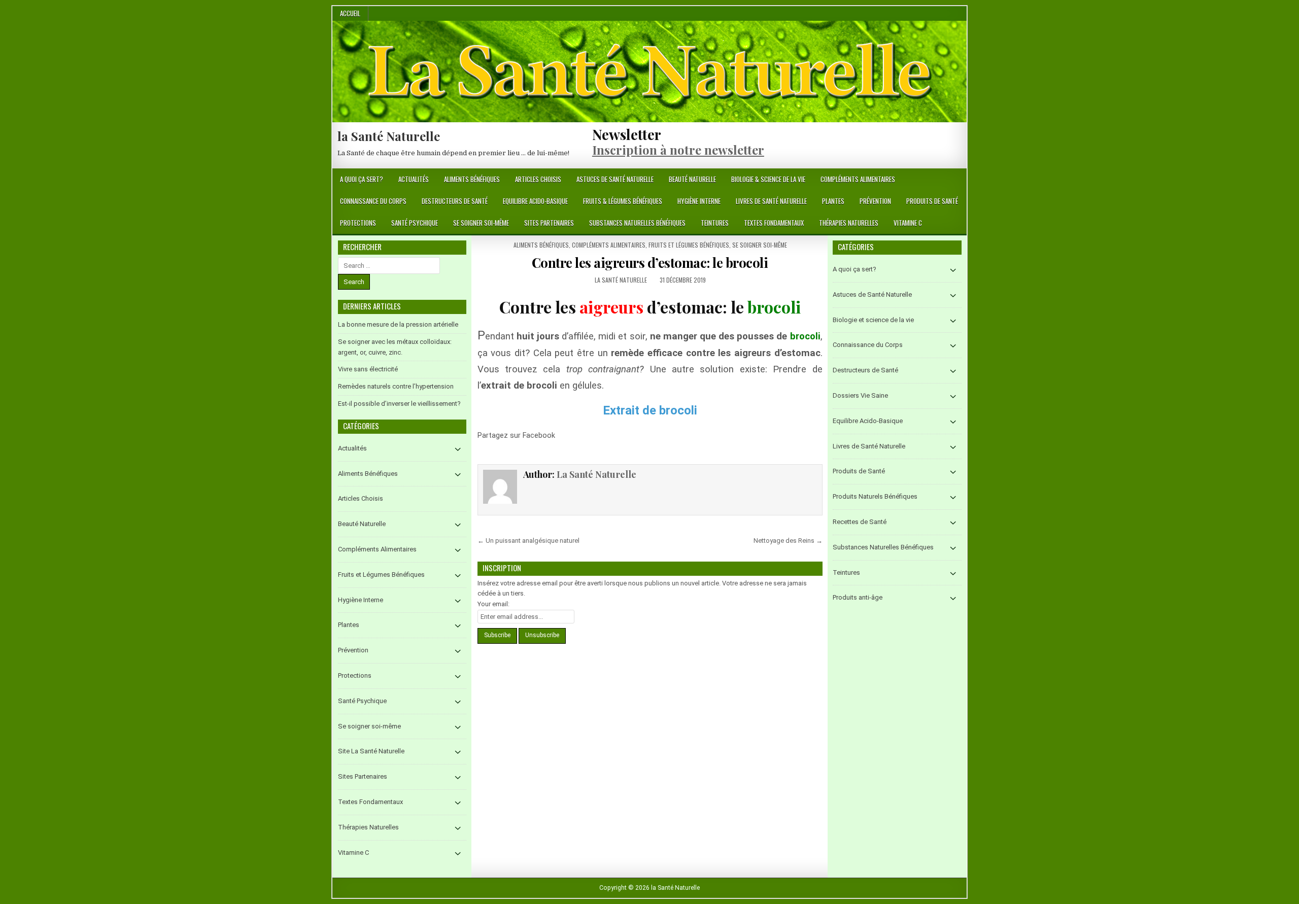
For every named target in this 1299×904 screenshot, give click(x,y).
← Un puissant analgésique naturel (528, 540)
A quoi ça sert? (361, 179)
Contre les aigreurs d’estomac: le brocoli (650, 262)
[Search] (959, 179)
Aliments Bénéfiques (472, 179)
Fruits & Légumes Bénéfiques (622, 201)
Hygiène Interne (699, 201)
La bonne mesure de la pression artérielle (398, 324)
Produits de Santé (932, 201)
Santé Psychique (414, 223)
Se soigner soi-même (481, 223)
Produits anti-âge (857, 597)
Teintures (715, 223)
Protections (358, 223)
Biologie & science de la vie (768, 179)
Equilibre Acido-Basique (535, 201)
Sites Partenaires (549, 223)
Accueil (350, 13)
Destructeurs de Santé (455, 201)
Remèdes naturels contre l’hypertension (396, 386)
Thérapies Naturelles (848, 223)
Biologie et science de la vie (873, 320)
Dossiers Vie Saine (860, 395)
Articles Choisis (538, 179)
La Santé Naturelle (621, 279)
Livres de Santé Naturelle (771, 201)
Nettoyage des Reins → (788, 540)
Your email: (493, 604)
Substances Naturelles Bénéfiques (637, 223)
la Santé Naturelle (388, 136)
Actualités (413, 179)
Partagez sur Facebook (568, 441)
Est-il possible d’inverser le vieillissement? (399, 403)
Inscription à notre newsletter (678, 150)
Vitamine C (908, 223)
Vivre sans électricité (368, 369)
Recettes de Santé (859, 522)
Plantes (833, 201)
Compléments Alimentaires (858, 179)
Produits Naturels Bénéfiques (875, 496)
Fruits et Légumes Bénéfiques (688, 244)
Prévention (875, 201)
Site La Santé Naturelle (371, 751)
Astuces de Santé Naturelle (615, 179)
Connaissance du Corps (373, 201)
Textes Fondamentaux (774, 223)
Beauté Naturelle (692, 179)
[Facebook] (946, 179)
